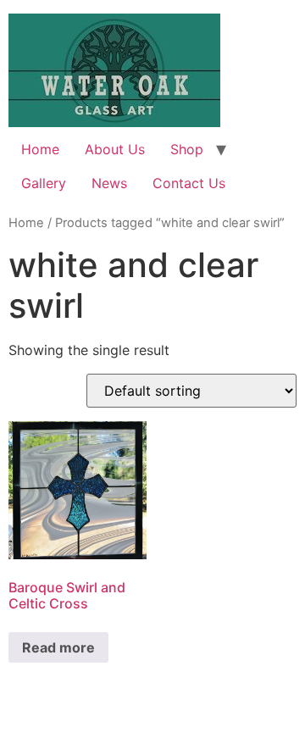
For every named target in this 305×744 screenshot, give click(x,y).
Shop (186, 149)
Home (40, 149)
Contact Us (188, 183)
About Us (115, 149)
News (109, 183)
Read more (58, 647)
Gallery (43, 183)
